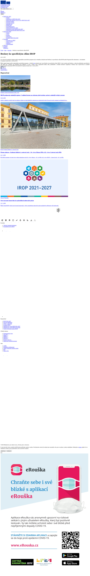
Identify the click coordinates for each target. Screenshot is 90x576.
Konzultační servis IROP (8, 226)
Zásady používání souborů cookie (10, 348)
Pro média (5, 39)
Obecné (2, 197)
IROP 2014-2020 (7, 31)
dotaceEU (6, 334)
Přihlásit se (3, 12)
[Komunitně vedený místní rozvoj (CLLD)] (31, 221)
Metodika (6, 197)
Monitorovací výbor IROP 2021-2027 (11, 326)
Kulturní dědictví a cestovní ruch (11, 149)
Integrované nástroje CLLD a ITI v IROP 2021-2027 (18, 20)
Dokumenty (8, 36)
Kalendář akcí (9, 24)
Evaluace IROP (6, 325)
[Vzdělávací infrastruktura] (17, 221)
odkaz (80, 447)
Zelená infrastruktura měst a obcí (12, 92)
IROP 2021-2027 (7, 16)
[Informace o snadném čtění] (46, 316)
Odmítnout (3, 451)
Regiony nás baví (7, 339)
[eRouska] (44, 574)
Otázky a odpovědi (7, 323)
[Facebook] (4, 230)
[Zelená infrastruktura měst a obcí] (9, 221)
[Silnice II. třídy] (13, 221)
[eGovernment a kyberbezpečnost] (2, 221)
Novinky (9, 50)
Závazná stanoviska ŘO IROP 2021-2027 (15, 30)
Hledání (2, 11)
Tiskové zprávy (9, 41)
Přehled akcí (9, 25)
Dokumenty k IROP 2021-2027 (13, 19)
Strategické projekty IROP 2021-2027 (14, 29)
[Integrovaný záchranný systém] (6, 221)
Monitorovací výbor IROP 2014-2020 (11, 327)
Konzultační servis (10, 26)
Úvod (2, 50)
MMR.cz (5, 336)
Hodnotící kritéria (10, 21)
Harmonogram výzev (8, 333)
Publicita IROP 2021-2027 (12, 27)
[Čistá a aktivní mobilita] (35, 221)
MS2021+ (5, 45)
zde (34, 63)
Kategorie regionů (10, 22)
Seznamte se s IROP (10, 40)
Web (5, 50)
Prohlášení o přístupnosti (8, 347)
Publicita (2, 92)
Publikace (8, 43)
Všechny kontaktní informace (9, 225)
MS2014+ (6, 338)
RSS (4, 349)
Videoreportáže (9, 44)
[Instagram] (11, 230)
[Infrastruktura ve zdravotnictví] (24, 221)
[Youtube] (8, 230)
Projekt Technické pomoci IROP (10, 328)
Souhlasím (9, 451)
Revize (2, 149)
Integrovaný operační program (10, 341)
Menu (2, 14)
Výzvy (7, 34)
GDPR (4, 345)
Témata (7, 17)
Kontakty (5, 46)
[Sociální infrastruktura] (20, 221)
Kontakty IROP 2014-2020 (12, 38)
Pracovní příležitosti (7, 322)
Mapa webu (6, 351)
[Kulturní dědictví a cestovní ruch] (28, 221)
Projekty (8, 35)
